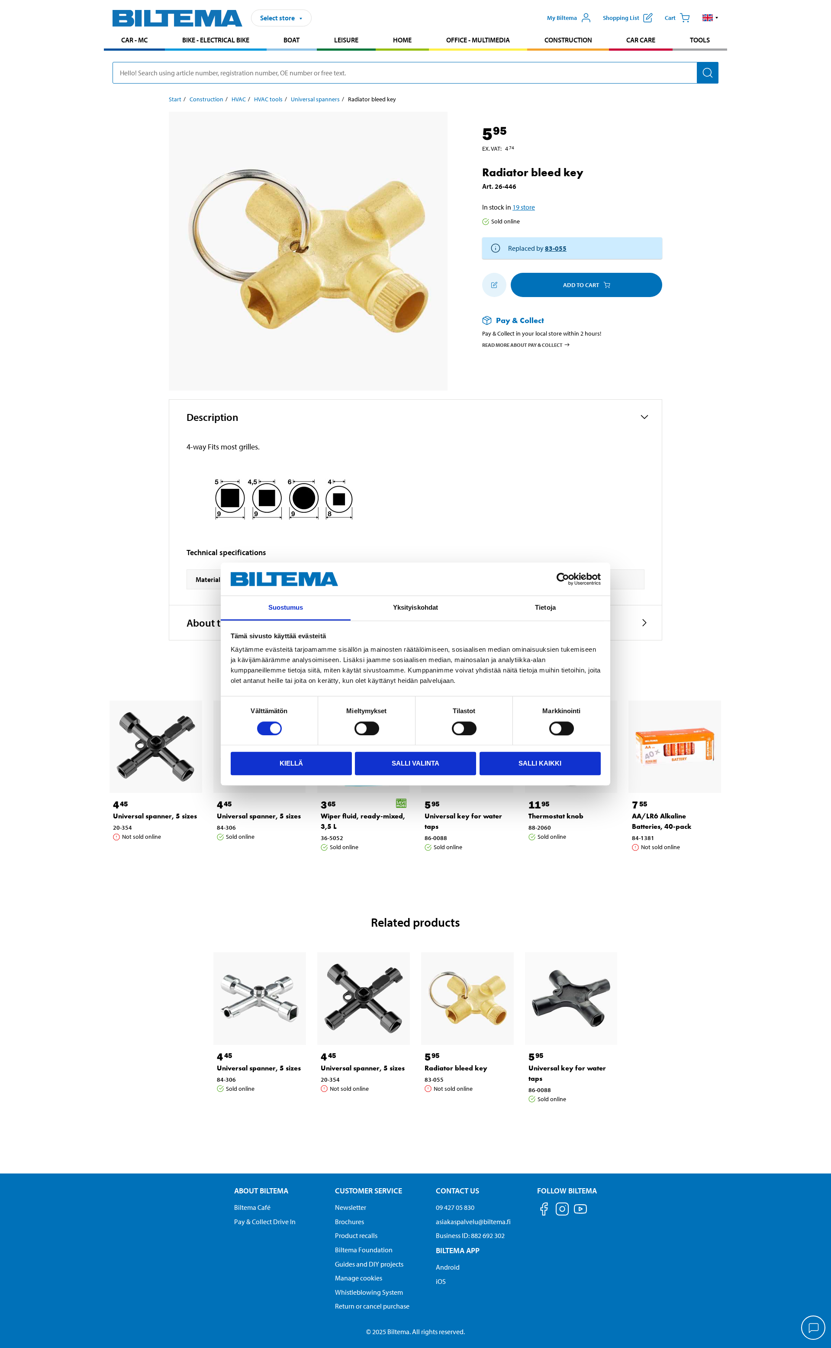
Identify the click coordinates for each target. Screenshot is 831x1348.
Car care (640, 40)
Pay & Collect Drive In (265, 1221)
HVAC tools (268, 99)
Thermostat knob (555, 816)
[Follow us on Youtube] (580, 1213)
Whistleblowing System (369, 1292)
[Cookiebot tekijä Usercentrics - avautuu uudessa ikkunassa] (563, 578)
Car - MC (134, 40)
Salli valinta (415, 763)
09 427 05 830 (455, 1207)
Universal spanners (315, 99)
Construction (568, 40)
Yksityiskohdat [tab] (415, 607)
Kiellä (291, 763)
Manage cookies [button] (358, 1278)
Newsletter (350, 1207)
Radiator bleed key (456, 1068)
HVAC (239, 99)
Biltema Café (252, 1207)
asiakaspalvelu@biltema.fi (473, 1221)
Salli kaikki (540, 763)
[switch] (366, 728)
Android (448, 1267)
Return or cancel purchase (372, 1306)
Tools (700, 40)
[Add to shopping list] (494, 285)
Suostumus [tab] (285, 607)
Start (175, 99)
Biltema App (458, 1250)
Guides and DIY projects (369, 1264)
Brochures (349, 1221)
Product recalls (356, 1235)
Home (402, 40)
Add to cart (581, 285)
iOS (441, 1281)
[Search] (707, 73)
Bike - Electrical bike (215, 40)
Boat (291, 40)
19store (523, 207)
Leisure (346, 40)
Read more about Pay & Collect (522, 344)
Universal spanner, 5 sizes (155, 816)
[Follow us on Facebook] (544, 1210)
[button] (710, 17)
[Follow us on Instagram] (562, 1210)
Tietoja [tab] (545, 607)
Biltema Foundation (364, 1249)
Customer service (368, 1191)
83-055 (556, 248)
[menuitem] (134, 41)
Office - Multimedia (478, 40)
